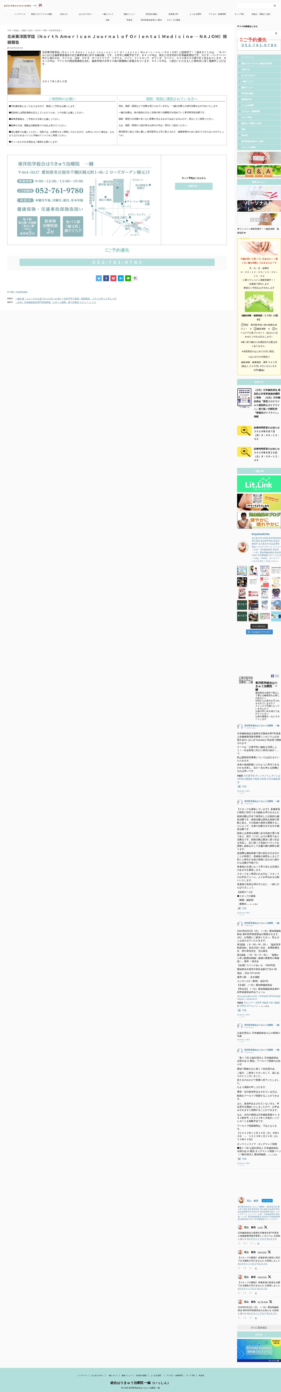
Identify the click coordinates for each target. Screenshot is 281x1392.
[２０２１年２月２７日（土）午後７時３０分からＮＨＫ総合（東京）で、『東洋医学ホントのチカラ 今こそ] (242, 605)
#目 (271, 1002)
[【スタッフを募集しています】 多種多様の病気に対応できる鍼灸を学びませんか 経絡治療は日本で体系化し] (253, 571)
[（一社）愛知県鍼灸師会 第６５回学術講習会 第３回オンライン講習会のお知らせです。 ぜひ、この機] (265, 605)
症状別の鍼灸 (151, 14)
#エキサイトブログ (256, 1238)
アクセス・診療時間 (217, 14)
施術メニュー (129, 14)
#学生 (243, 1005)
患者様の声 (173, 14)
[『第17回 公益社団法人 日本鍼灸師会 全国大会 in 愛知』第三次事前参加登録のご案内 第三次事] (253, 582)
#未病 (263, 778)
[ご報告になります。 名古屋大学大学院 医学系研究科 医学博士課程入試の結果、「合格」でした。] (253, 605)
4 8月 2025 (262, 1277)
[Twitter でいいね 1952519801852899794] (252, 1293)
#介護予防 (249, 775)
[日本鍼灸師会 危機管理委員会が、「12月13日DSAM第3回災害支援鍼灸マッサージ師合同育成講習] (253, 616)
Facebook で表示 (243, 791)
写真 (244, 786)
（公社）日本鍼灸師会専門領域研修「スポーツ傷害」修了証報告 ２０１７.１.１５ (55, 302)
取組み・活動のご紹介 (261, 14)
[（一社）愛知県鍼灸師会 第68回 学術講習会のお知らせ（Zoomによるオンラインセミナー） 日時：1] (265, 594)
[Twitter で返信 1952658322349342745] (240, 1268)
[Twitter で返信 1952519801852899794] (240, 1293)
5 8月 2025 (262, 1252)
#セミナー (249, 1002)
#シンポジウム (263, 775)
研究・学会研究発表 (18, 292)
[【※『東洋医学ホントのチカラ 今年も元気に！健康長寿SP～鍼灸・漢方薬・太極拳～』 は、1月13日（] (242, 616)
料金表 (129, 20)
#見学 (259, 1002)
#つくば (276, 775)
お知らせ (63, 14)
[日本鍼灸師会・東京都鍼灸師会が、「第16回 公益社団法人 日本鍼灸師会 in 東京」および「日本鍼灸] (253, 594)
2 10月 (260, 1227)
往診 (107, 20)
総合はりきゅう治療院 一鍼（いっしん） (140, 1383)
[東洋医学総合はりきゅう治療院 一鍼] (246, 680)
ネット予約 (239, 14)
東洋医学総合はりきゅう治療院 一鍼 (261, 725)
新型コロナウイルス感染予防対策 (41, 15)
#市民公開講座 (245, 778)
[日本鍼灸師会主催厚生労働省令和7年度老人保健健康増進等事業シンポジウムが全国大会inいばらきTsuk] (242, 571)
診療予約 (192, 186)
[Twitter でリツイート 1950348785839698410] (246, 1318)
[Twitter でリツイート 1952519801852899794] (246, 1293)
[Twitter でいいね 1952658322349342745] (252, 1268)
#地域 (256, 778)
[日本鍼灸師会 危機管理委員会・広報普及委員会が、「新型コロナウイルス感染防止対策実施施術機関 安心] (265, 616)
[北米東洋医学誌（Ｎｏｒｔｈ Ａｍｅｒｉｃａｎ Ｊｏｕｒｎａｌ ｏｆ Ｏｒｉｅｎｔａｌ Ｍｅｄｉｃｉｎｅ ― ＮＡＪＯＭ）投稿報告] (121, 278)
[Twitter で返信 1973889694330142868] (240, 1243)
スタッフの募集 (173, 20)
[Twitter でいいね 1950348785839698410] (252, 1318)
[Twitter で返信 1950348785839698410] (240, 1318)
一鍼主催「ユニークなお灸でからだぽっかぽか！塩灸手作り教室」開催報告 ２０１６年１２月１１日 (65, 298)
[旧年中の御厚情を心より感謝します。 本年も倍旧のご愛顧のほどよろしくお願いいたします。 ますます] (242, 594)
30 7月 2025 (263, 1302)
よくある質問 (196, 14)
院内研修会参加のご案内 (151, 20)
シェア (241, 793)
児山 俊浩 (250, 1227)
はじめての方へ (85, 14)
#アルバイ (252, 1005)
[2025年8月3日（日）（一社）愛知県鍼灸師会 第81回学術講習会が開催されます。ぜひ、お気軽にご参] (265, 571)
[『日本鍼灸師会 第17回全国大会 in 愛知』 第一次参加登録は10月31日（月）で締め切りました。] (265, 582)
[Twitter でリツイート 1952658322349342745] (246, 1268)
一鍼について (107, 14)
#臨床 (265, 1002)
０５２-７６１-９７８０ (117, 262)
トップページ (19, 14)
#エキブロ (272, 1238)
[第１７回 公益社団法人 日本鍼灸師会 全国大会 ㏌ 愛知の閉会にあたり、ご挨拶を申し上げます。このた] (242, 582)
